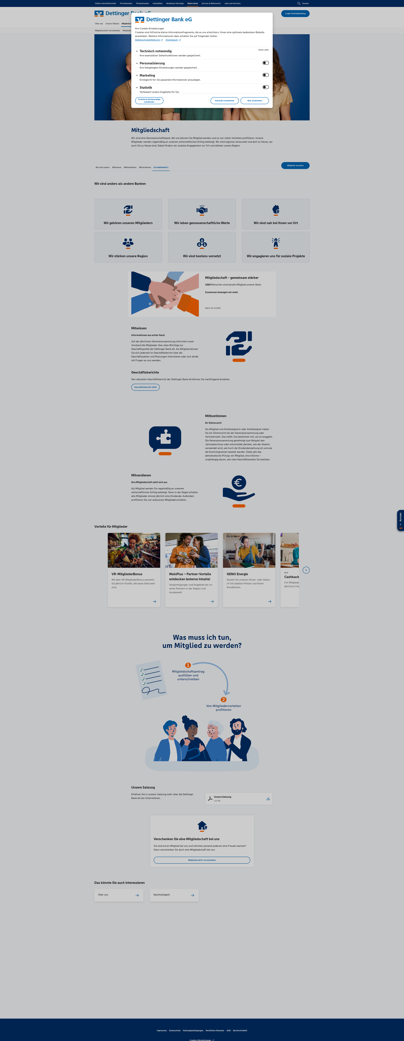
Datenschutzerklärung (147, 39)
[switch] (266, 63)
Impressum (171, 39)
